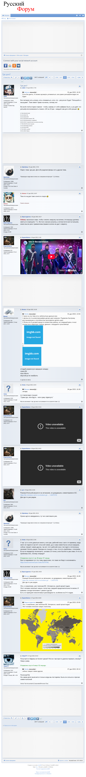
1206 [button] (79, 77)
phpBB (39, 765)
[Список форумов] (18, 7)
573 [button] (69, 77)
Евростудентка (8, 222)
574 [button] (73, 77)
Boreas (5, 316)
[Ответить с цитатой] (79, 86)
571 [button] (61, 77)
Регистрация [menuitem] (83, 16)
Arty (37, 767)
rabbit (5, 96)
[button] (46, 77)
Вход (4, 18)
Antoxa (26, 92)
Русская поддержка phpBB (43, 768)
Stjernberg (6, 177)
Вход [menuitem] (80, 16)
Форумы (6, 15)
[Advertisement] (44, 37)
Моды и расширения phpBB (43, 772)
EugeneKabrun (8, 246)
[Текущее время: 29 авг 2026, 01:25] (81, 55)
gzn (5, 500)
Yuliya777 (6, 666)
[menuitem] (76, 15)
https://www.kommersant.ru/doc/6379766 (34, 562)
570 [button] (57, 77)
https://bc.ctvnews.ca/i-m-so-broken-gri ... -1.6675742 (38, 495)
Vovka (26, 314)
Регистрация (12, 18)
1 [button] (52, 77)
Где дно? (6, 74)
